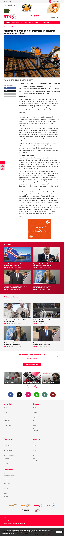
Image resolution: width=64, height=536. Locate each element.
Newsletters (36, 394)
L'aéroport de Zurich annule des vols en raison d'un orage (45, 320)
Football (34, 407)
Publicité (5, 480)
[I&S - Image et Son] (38, 510)
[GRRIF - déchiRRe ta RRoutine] (25, 510)
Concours (6, 463)
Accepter (59, 531)
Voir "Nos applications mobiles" (13, 378)
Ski (33, 420)
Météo (34, 450)
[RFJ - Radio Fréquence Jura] (51, 505)
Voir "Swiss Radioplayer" (32, 378)
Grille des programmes (8, 450)
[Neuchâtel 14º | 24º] (31, 14)
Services (36, 22)
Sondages (6, 460)
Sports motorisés (36, 427)
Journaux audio (7, 420)
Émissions (19, 22)
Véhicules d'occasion (37, 442)
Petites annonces (36, 453)
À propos (5, 472)
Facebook (11, 394)
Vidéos (31, 22)
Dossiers (5, 422)
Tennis (34, 425)
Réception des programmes (9, 475)
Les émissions (6, 442)
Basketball (35, 412)
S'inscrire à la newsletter (32, 364)
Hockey (34, 409)
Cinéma (34, 445)
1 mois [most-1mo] (20, 300)
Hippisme (35, 422)
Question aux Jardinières (9, 455)
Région (5, 407)
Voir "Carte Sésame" (51, 378)
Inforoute (35, 455)
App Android (53, 394)
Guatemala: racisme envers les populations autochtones (42, 286)
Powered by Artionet (8, 523)
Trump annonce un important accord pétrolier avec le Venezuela (15, 286)
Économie (18, 27)
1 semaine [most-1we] (14, 300)
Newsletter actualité (8, 427)
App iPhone (45, 394)
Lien (7, 93)
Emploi (34, 458)
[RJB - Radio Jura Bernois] (25, 505)
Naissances (6, 453)
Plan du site (20, 520)
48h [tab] (7, 300)
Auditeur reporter (7, 425)
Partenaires (6, 485)
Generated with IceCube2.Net (19, 523)
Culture (5, 417)
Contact (5, 493)
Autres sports (35, 430)
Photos (25, 22)
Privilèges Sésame (36, 447)
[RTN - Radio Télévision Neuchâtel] (38, 505)
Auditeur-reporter (55, 1)
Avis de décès (36, 460)
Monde (5, 412)
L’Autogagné (6, 458)
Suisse (5, 409)
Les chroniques (7, 445)
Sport (13, 22)
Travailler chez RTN (7, 483)
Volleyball (35, 415)
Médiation (6, 488)
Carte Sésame (6, 478)
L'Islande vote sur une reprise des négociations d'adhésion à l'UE (14, 264)
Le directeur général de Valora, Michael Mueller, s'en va (16, 320)
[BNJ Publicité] (13, 505)
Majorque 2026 (45, 22)
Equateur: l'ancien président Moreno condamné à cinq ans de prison (44, 264)
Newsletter (6, 496)
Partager (8, 87)
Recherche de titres (8, 447)
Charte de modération (8, 491)
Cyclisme (35, 417)
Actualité (7, 22)
